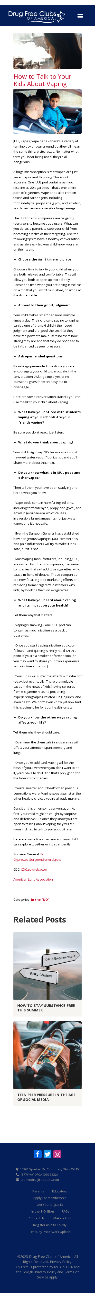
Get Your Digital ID (50, 1204)
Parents (38, 1191)
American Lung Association (33, 879)
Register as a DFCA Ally (49, 1225)
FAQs (65, 1211)
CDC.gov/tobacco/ (34, 869)
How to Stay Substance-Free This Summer (46, 1007)
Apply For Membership (49, 1198)
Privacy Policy (60, 1261)
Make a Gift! (62, 1218)
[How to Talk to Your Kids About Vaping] (47, 51)
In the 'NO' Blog (42, 1211)
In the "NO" (40, 899)
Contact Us (37, 1218)
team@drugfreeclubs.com (40, 1179)
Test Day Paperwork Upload (50, 1232)
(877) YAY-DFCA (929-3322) (39, 1174)
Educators (59, 1191)
